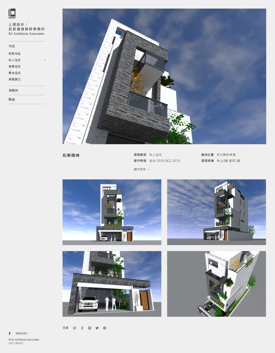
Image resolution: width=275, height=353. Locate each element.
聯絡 (12, 99)
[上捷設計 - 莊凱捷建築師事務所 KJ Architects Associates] (27, 29)
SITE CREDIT (16, 343)
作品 (12, 46)
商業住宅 (15, 66)
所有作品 (15, 53)
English (21, 333)
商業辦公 (15, 79)
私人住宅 (15, 60)
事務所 (13, 90)
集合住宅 (15, 73)
